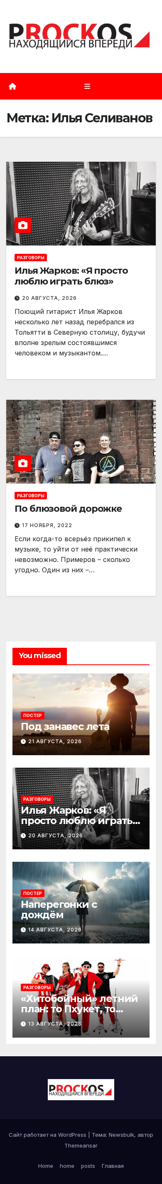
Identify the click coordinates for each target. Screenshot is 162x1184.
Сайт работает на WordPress (48, 1134)
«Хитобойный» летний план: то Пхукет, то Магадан (79, 1008)
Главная (113, 1165)
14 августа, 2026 (55, 929)
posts (88, 1165)
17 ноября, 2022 (47, 525)
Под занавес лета (65, 726)
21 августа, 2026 (55, 741)
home (67, 1165)
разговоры (30, 257)
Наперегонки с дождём (58, 909)
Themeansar (81, 1145)
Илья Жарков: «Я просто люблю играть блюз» (71, 276)
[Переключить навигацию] (87, 86)
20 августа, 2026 (49, 298)
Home (45, 1165)
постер (32, 715)
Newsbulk (121, 1134)
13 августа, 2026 (55, 1024)
